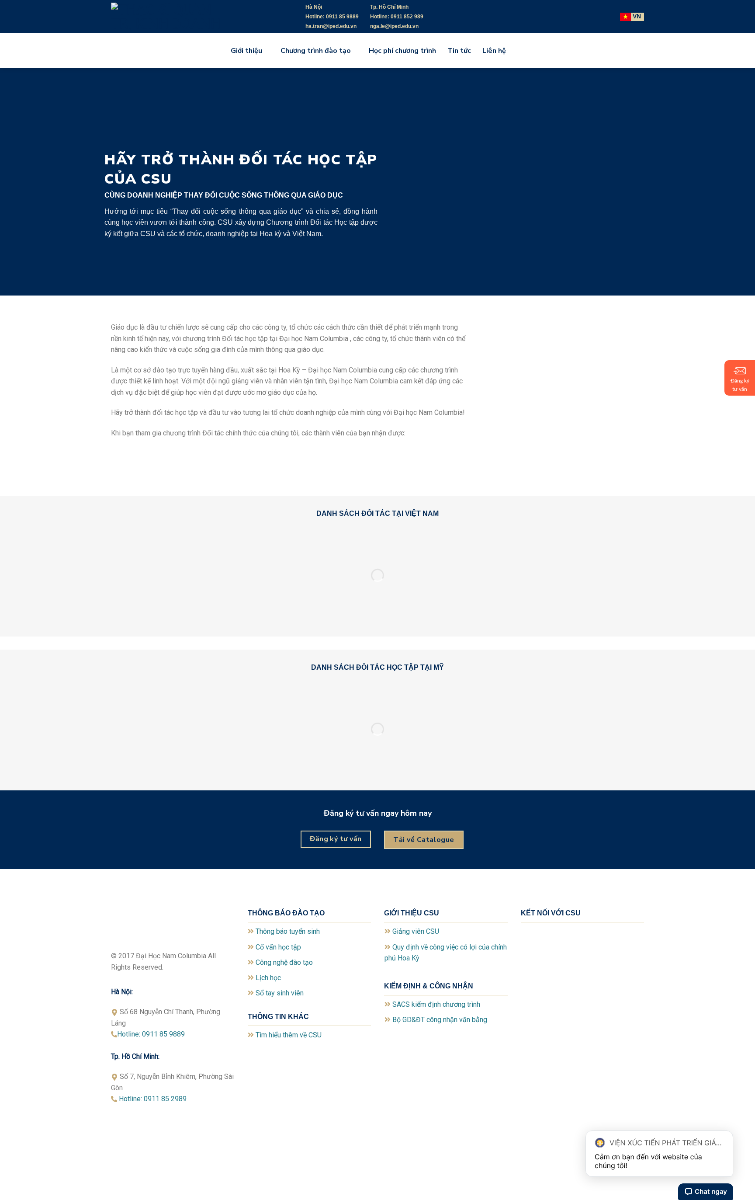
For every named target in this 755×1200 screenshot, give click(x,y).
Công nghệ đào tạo (284, 962)
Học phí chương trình (402, 51)
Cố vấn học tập (278, 947)
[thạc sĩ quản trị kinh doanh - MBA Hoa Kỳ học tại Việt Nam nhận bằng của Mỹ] (176, 16)
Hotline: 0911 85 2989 (155, 1099)
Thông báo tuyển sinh (288, 931)
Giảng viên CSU (415, 931)
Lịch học (268, 978)
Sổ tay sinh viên (280, 993)
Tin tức (459, 51)
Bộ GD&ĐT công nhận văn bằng (439, 1020)
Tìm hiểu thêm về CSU (289, 1035)
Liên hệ (494, 51)
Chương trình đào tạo (316, 51)
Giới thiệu (246, 51)
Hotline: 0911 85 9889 (151, 1034)
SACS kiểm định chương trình (436, 1004)
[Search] (520, 50)
